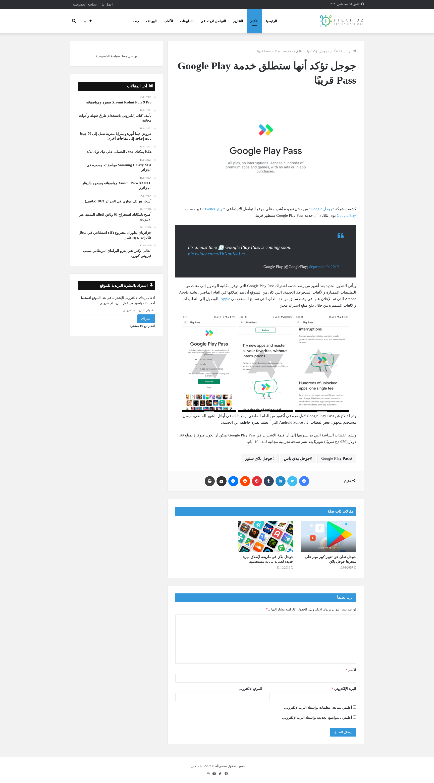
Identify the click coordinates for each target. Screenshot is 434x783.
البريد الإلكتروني (344, 689)
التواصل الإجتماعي (213, 21)
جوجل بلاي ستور (259, 458)
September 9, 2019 (324, 267)
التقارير (238, 21)
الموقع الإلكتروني (250, 689)
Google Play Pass (335, 458)
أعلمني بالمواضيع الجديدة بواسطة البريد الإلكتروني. (317, 717)
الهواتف (151, 21)
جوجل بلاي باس (297, 458)
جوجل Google (322, 209)
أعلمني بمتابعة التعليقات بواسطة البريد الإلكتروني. (318, 707)
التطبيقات (187, 21)
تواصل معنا (129, 56)
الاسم (351, 670)
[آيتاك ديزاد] (341, 21)
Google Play (346, 215)
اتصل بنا (107, 4)
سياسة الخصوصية (85, 4)
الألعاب (168, 21)
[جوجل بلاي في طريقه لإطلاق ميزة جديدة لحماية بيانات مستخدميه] (265, 536)
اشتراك (146, 319)
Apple (225, 299)
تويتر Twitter (214, 209)
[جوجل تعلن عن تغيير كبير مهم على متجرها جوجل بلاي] (328, 536)
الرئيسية (271, 21)
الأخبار (254, 21)
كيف (136, 21)
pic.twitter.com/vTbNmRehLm (216, 253)
